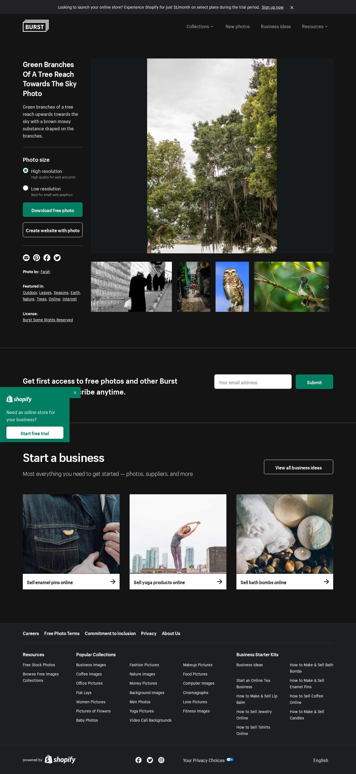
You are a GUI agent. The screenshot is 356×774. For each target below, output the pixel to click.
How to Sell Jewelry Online (254, 714)
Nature (28, 298)
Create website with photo (53, 229)
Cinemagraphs (195, 692)
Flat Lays (84, 692)
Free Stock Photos (39, 664)
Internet (70, 298)
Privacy (149, 632)
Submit (314, 381)
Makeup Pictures (197, 664)
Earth (75, 292)
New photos (238, 25)
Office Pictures (89, 683)
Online (54, 298)
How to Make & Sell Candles (307, 714)
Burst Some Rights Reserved (48, 319)
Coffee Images (89, 673)
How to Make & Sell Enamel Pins (307, 683)
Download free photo (52, 209)
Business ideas (276, 25)
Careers (31, 632)
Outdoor (30, 292)
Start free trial (35, 432)
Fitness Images (196, 710)
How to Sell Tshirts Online (253, 730)
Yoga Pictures (142, 710)
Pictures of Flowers (93, 710)
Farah (45, 271)
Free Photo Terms (62, 632)
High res (133, 306)
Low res (154, 306)
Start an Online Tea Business (253, 683)
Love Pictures (195, 701)
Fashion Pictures (144, 664)
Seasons (61, 292)
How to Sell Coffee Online (306, 698)
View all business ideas (298, 467)
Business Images (91, 664)
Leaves (45, 292)
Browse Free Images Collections (41, 676)
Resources (312, 25)
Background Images (147, 692)
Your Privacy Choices (204, 759)
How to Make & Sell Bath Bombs (311, 667)
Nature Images (142, 673)
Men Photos (140, 701)
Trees (41, 298)
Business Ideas (249, 664)
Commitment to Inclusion (110, 632)
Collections (198, 25)
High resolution (46, 171)
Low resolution (46, 188)
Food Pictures (195, 673)
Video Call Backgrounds (151, 720)
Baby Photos (87, 720)
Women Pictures (90, 701)
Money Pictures (143, 683)
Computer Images (198, 683)
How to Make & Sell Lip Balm (256, 698)
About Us (171, 632)
